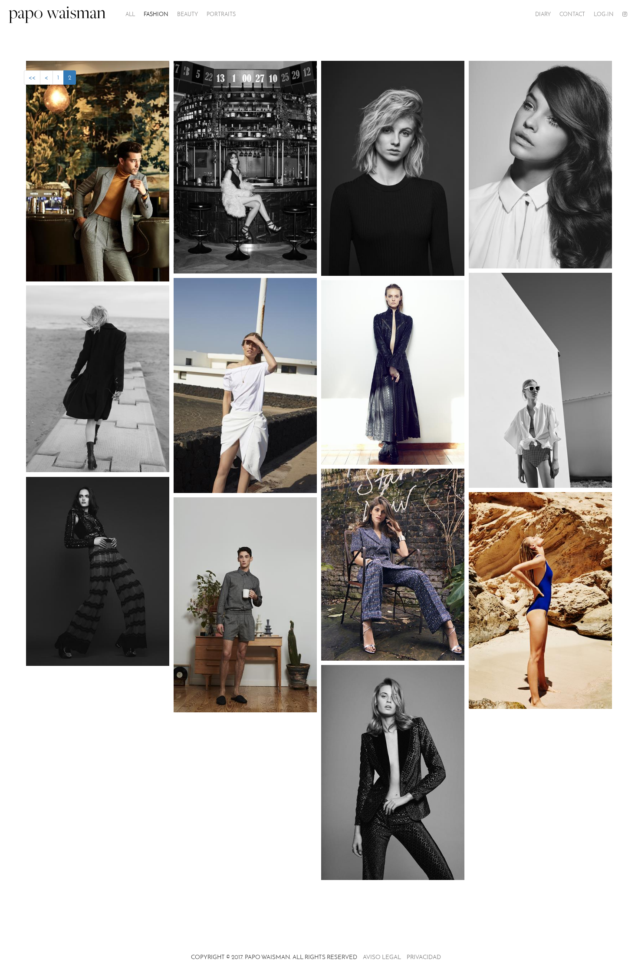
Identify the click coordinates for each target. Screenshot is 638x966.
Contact (572, 14)
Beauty (187, 14)
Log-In (604, 14)
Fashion (156, 14)
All (130, 14)
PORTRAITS (221, 14)
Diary (543, 14)
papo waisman (57, 14)
